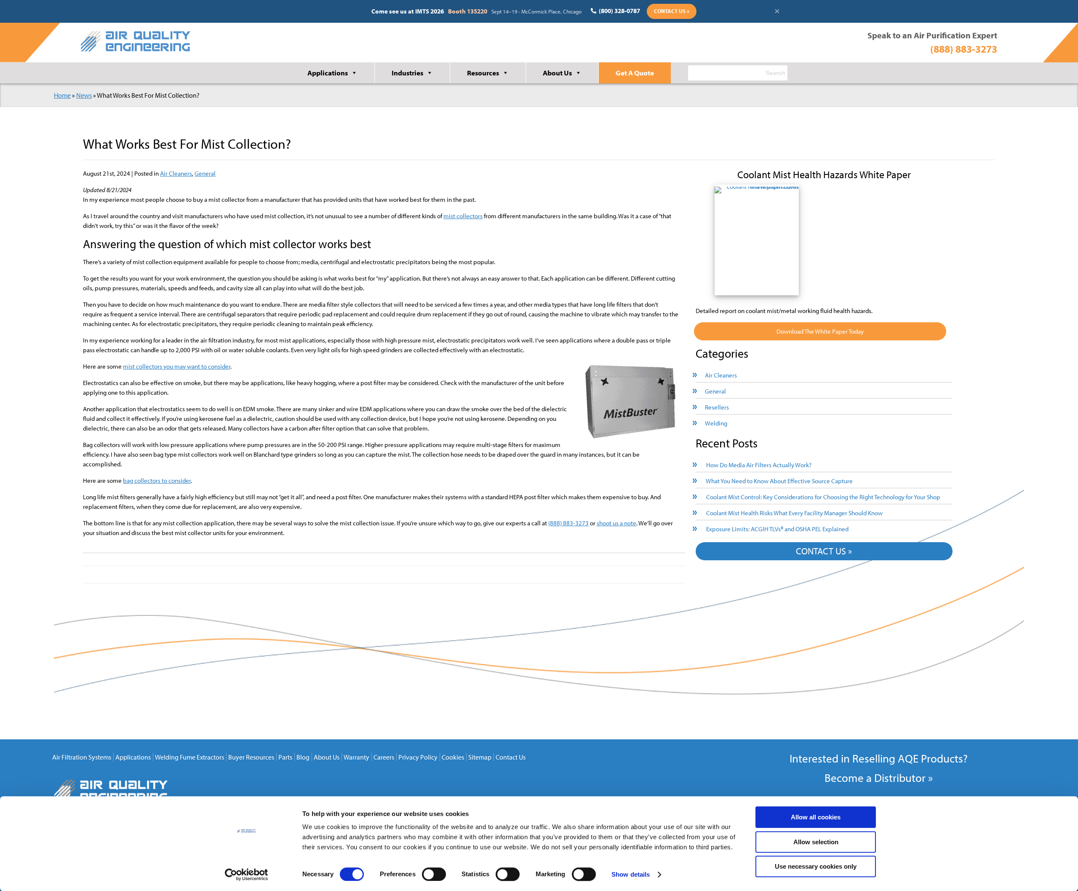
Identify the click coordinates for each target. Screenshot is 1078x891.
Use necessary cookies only (816, 866)
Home (62, 95)
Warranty (356, 757)
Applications (327, 72)
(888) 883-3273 (963, 49)
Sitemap (479, 757)
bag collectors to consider (157, 480)
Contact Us (511, 757)
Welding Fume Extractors (189, 757)
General (205, 173)
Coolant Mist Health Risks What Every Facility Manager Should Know (794, 513)
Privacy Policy (418, 757)
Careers (384, 757)
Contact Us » (671, 11)
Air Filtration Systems (81, 757)
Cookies (453, 757)
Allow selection (815, 842)
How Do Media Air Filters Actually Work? (758, 465)
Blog (303, 757)
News (84, 95)
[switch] (434, 874)
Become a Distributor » (879, 778)
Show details (630, 874)
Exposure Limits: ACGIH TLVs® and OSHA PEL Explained (777, 529)
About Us (557, 72)
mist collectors (463, 216)
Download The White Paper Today (820, 331)
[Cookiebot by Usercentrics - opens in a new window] (246, 874)
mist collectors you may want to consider (176, 366)
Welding (716, 423)
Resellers (717, 407)
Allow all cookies (816, 817)
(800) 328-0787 (619, 11)
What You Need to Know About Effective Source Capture (779, 481)
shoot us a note (616, 523)
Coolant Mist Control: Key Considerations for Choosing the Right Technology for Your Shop (823, 497)
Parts (285, 757)
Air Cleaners (176, 173)
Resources (483, 72)
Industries (407, 72)
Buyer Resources (251, 757)
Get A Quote (635, 72)
